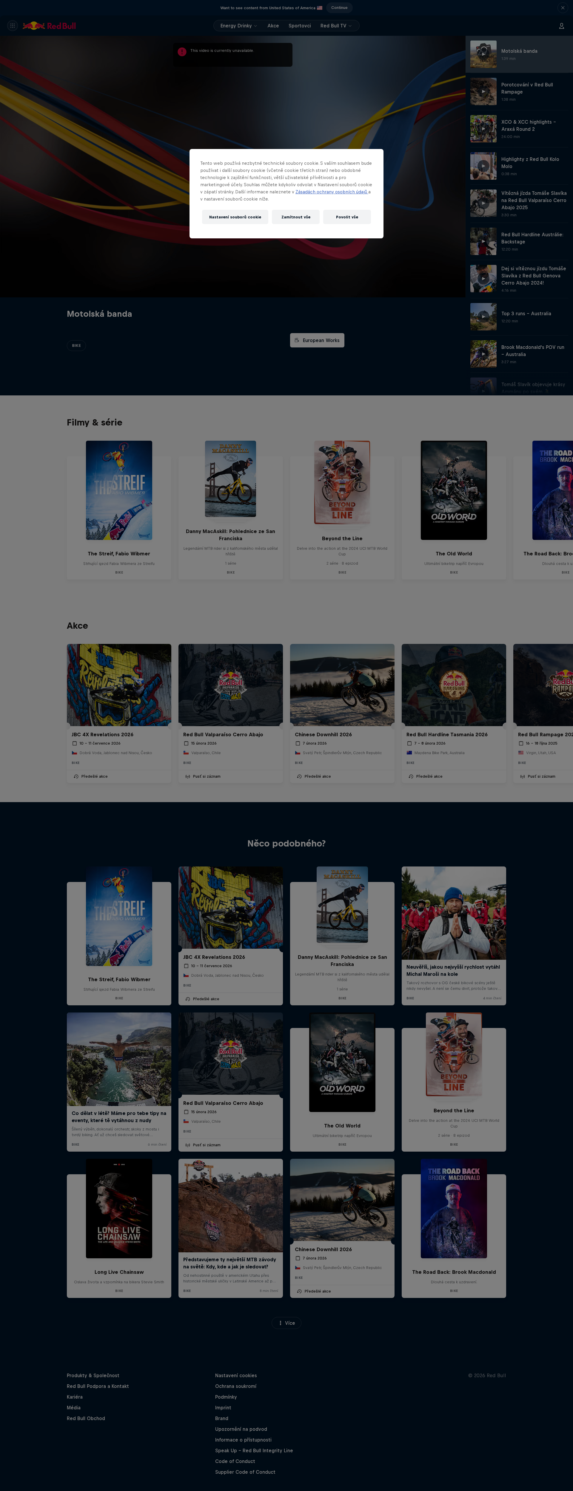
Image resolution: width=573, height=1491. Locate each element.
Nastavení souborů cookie (235, 217)
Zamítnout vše (295, 217)
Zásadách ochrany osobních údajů (331, 191)
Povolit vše (347, 217)
